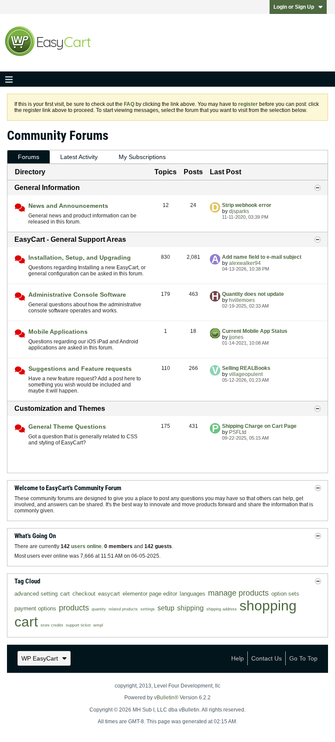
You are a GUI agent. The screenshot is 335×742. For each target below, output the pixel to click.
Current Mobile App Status (254, 331)
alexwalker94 (245, 263)
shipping (190, 608)
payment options (35, 608)
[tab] (28, 157)
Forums (28, 156)
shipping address (221, 609)
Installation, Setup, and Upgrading (79, 257)
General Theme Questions (67, 426)
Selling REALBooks (246, 368)
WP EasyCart (39, 658)
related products (123, 609)
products (74, 607)
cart (65, 593)
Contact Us (266, 658)
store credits (52, 625)
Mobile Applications (58, 331)
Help (237, 658)
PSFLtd (237, 432)
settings (147, 609)
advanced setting (36, 593)
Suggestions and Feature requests (80, 368)
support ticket (78, 625)
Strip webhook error (246, 205)
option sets (285, 593)
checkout (84, 593)
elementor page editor (150, 593)
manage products (238, 593)
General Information (47, 187)
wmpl (98, 625)
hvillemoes (242, 300)
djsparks (239, 211)
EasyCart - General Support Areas (70, 239)
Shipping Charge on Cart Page (259, 426)
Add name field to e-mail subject (261, 257)
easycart (109, 593)
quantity (99, 609)
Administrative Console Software (77, 294)
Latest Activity (79, 156)
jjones (236, 337)
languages (192, 593)
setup (165, 608)
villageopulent (246, 374)
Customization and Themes (59, 408)
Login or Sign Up (293, 7)
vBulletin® (166, 698)
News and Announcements (68, 205)
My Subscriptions (142, 156)
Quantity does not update (253, 294)
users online (86, 546)
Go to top (303, 658)
